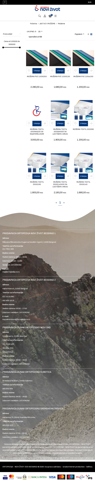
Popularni (79, 34)
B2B (89, 2)
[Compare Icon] (44, 70)
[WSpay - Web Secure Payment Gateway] (21, 477)
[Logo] (47, 8)
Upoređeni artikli (35, 37)
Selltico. (89, 467)
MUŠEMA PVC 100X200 (37, 76)
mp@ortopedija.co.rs (11, 272)
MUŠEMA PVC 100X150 (60, 76)
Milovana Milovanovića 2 (12, 242)
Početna (33, 23)
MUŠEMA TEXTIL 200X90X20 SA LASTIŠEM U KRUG (60, 131)
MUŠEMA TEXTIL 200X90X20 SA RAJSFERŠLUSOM (37, 131)
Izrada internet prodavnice (73, 467)
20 (39, 31)
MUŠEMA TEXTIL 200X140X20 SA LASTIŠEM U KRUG (60, 184)
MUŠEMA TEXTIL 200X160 (37, 183)
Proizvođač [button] (7, 34)
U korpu (37, 71)
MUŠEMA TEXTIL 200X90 (83, 129)
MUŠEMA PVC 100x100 (83, 76)
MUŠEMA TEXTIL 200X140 (83, 183)
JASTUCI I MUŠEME (47, 23)
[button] (44, 16)
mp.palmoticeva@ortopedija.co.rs (16, 319)
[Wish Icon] (28, 70)
